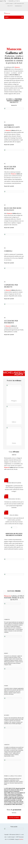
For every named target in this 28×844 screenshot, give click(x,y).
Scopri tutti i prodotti (9, 144)
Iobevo (14, 422)
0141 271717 (10, 5)
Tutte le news (14, 817)
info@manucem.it (18, 5)
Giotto (14, 443)
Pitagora (14, 400)
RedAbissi (21, 839)
